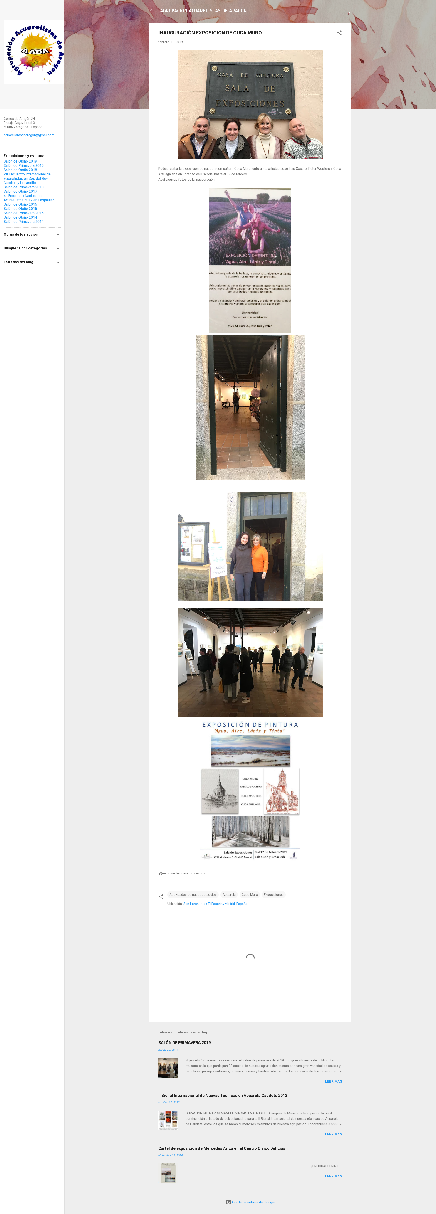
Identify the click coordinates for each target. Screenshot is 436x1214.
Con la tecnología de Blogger (253, 1202)
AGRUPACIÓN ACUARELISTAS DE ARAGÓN (203, 11)
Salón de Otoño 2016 (20, 204)
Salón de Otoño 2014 (20, 217)
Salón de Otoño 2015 (20, 209)
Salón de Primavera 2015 (24, 213)
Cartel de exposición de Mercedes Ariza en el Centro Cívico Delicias (221, 1148)
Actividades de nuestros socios (193, 895)
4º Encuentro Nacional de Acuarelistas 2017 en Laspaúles (29, 198)
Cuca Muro (250, 895)
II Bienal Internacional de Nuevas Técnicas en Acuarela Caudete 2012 (222, 1095)
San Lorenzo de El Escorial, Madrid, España (215, 904)
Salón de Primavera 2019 (24, 165)
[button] (339, 33)
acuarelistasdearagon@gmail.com (29, 135)
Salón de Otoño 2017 (20, 191)
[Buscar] (348, 12)
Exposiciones (274, 895)
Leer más (333, 1081)
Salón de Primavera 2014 (24, 221)
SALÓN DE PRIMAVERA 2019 (184, 1042)
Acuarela (229, 895)
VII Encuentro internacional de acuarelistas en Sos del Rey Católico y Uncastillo (27, 178)
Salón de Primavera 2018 (24, 187)
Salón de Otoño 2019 (20, 161)
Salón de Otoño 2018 (20, 170)
